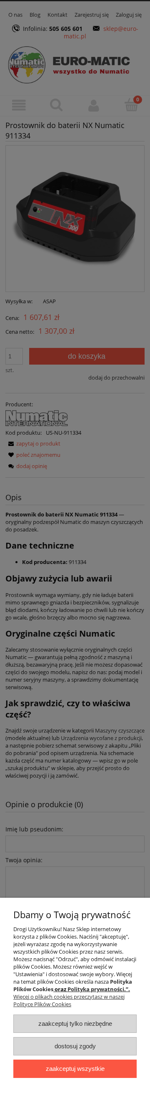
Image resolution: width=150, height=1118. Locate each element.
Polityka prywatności (96, 989)
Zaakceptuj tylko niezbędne (75, 1023)
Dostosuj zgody (75, 1046)
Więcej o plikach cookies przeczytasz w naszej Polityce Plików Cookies (69, 1000)
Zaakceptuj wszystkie (75, 1068)
